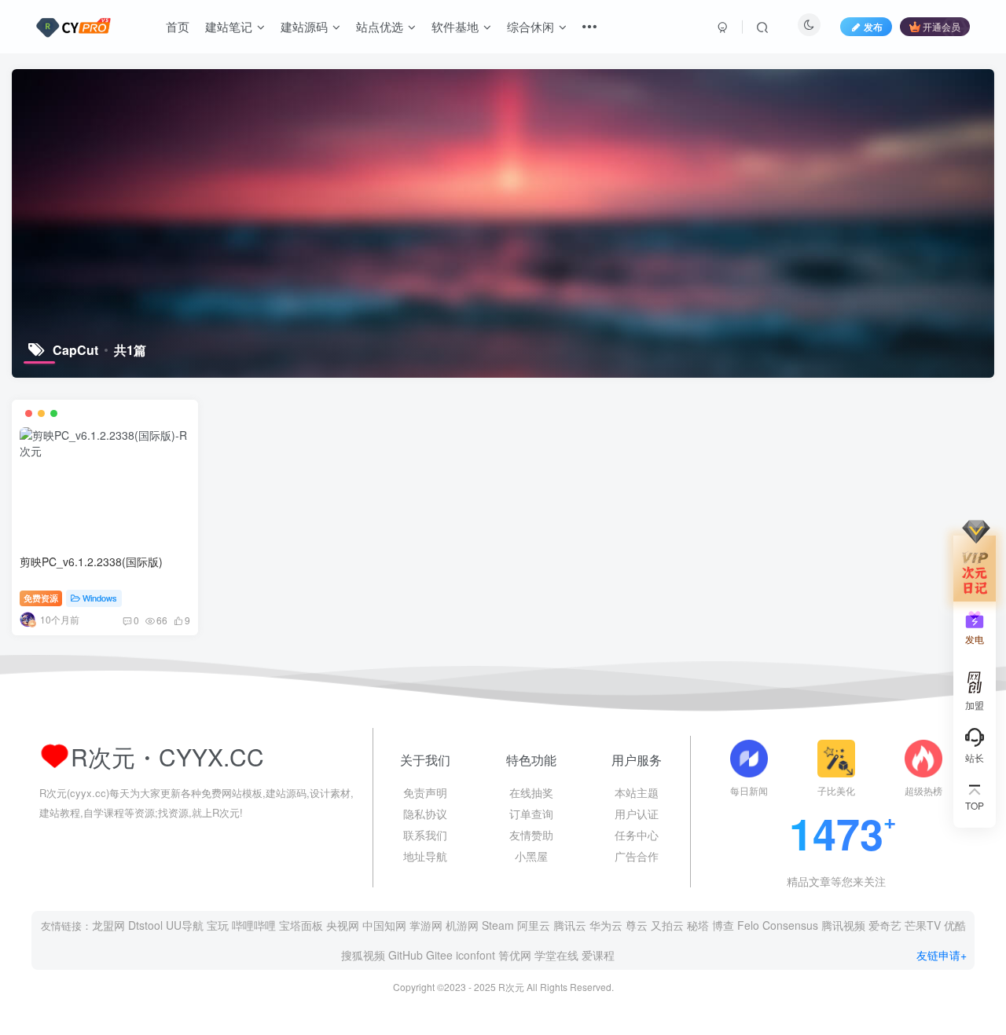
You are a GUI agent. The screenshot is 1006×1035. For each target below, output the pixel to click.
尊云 (637, 925)
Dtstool (145, 925)
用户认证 (637, 813)
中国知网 (384, 925)
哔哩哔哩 (254, 925)
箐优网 (514, 955)
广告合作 (637, 856)
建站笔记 (228, 26)
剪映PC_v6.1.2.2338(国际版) (91, 561)
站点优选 (379, 26)
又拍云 (667, 925)
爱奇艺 (884, 925)
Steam (498, 925)
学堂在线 (556, 955)
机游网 (462, 925)
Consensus (790, 925)
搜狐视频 (363, 955)
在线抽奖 (531, 792)
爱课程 (598, 955)
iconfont (475, 955)
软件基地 (455, 26)
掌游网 (425, 925)
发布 (873, 26)
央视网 (342, 925)
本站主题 (637, 792)
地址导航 (425, 856)
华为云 (605, 925)
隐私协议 (425, 813)
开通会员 (941, 26)
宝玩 (218, 925)
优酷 (955, 925)
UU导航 (185, 925)
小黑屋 (531, 856)
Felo (748, 925)
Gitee (439, 955)
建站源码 (304, 26)
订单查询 (531, 813)
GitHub (405, 955)
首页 (177, 26)
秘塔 (698, 925)
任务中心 (637, 835)
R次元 (511, 986)
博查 (723, 925)
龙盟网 (108, 925)
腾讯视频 (843, 925)
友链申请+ (941, 955)
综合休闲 (530, 26)
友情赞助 (531, 835)
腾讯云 (569, 925)
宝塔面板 (301, 925)
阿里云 (533, 925)
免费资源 (41, 597)
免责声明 (425, 792)
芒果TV (923, 925)
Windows (100, 597)
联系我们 (425, 835)
